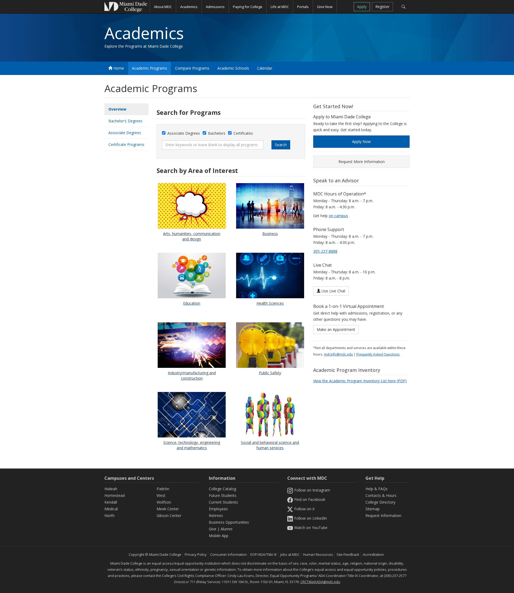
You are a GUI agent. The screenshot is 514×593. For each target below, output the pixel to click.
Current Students (223, 502)
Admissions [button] (215, 6)
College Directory (380, 502)
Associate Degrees (124, 132)
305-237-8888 (325, 251)
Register (382, 6)
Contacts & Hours (380, 495)
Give (212, 528)
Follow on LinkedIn (310, 518)
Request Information (383, 515)
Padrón (163, 488)
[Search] (403, 6)
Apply (361, 6)
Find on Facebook (309, 499)
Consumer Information (228, 554)
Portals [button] (303, 6)
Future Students (222, 495)
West (161, 495)
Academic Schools (233, 68)
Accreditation (373, 554)
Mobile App (218, 535)
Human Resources (318, 554)
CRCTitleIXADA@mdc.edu (320, 581)
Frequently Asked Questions (378, 354)
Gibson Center (169, 515)
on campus (338, 215)
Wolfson (164, 502)
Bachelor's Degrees (125, 120)
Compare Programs (192, 68)
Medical (111, 508)
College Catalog (222, 488)
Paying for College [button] (247, 6)
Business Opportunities (229, 522)
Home (118, 68)
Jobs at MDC (290, 554)
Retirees (216, 515)
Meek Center (168, 508)
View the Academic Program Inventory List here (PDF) (360, 380)
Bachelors (216, 133)
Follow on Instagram (312, 490)
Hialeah (110, 488)
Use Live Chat (332, 290)
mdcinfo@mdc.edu (338, 354)
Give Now (324, 6)
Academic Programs (149, 68)
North (109, 515)
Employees (218, 508)
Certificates (243, 133)
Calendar (264, 68)
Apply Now (361, 141)
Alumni (226, 528)
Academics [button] (189, 6)
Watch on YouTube (310, 527)
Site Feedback (348, 554)
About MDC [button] (163, 6)
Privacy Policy (196, 554)
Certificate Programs (126, 144)
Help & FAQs (376, 488)
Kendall (110, 502)
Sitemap (372, 508)
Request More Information (361, 161)
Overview (117, 109)
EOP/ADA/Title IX (263, 554)
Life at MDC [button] (280, 6)
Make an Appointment (336, 329)
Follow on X (304, 508)
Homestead (114, 495)
